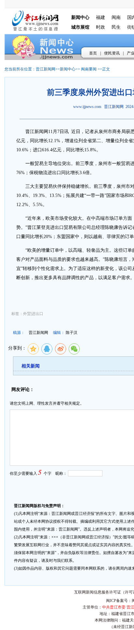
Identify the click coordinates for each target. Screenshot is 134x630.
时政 (100, 27)
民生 (116, 27)
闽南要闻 (89, 69)
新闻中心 (67, 69)
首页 (93, 53)
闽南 (116, 17)
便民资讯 (112, 53)
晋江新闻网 (45, 69)
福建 (100, 17)
